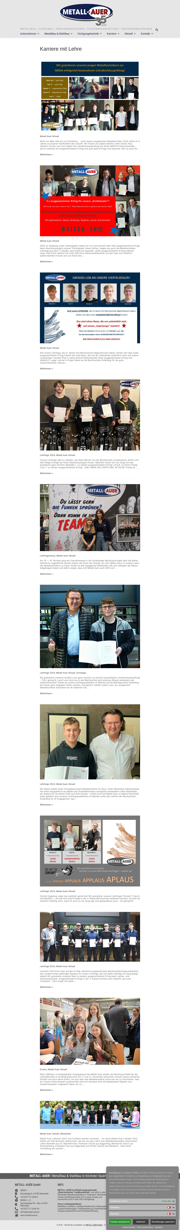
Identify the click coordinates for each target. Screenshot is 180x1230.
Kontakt (145, 33)
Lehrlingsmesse (47, 555)
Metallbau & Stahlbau (56, 33)
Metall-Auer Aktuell (49, 136)
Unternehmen (28, 33)
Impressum (158, 1227)
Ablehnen (140, 1221)
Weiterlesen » (46, 154)
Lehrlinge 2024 (47, 455)
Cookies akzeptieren (120, 1221)
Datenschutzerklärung (145, 1227)
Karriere (111, 33)
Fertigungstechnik (88, 33)
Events (43, 1069)
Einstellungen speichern (163, 1221)
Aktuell (129, 33)
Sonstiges (81, 672)
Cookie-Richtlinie (129, 1227)
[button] (156, 29)
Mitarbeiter (65, 1133)
